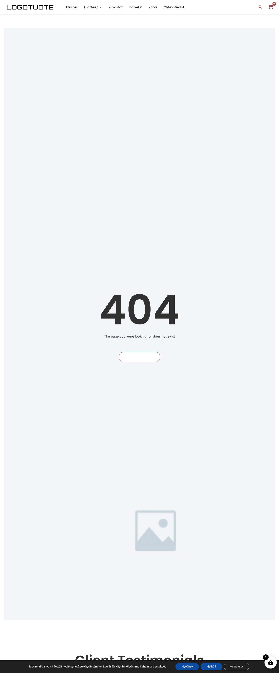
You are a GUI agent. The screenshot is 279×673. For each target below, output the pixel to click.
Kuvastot (115, 7)
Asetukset (236, 667)
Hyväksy (187, 667)
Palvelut (135, 7)
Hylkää (211, 667)
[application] (100, 7)
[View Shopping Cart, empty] (270, 7)
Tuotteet (91, 7)
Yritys (153, 7)
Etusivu (71, 7)
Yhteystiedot (174, 7)
